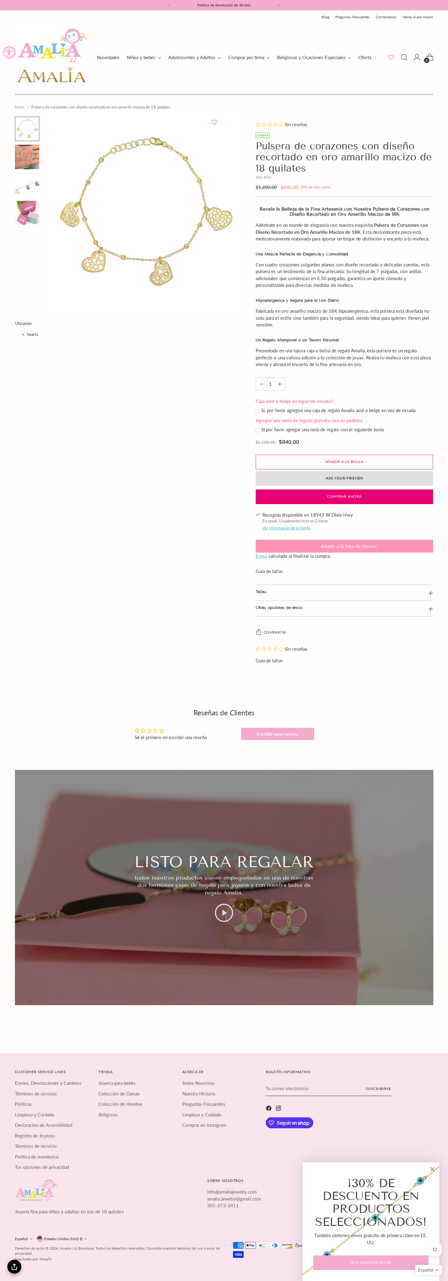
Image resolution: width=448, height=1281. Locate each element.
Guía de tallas (269, 571)
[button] (270, 124)
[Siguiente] (278, 5)
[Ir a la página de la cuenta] (417, 57)
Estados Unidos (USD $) (63, 1239)
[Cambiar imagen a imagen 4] (27, 213)
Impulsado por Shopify (33, 1259)
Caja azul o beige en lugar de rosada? (294, 401)
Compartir (275, 632)
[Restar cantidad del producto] (261, 384)
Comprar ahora (344, 496)
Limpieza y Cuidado (34, 1114)
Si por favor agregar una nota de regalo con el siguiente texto (322, 429)
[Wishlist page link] (391, 57)
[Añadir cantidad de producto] (279, 384)
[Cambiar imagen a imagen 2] (27, 157)
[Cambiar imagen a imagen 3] (27, 185)
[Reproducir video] (224, 913)
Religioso (108, 1114)
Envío (261, 556)
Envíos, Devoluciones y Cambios (48, 1083)
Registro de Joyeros (35, 1135)
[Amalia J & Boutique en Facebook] (269, 1109)
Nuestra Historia (198, 1093)
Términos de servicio (36, 1093)
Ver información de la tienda (286, 527)
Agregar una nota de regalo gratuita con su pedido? (309, 420)
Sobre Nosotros (198, 1083)
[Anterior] (169, 5)
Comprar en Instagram (204, 1125)
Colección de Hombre (120, 1104)
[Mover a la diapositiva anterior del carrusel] (414, 1030)
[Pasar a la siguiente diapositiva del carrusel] (428, 1029)
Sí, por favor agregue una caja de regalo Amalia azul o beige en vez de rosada (338, 410)
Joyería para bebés (117, 1083)
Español (21, 1239)
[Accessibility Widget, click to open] (9, 52)
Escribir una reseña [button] (277, 734)
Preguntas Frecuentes (204, 1104)
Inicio (19, 107)
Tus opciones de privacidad (42, 1167)
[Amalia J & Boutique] (51, 57)
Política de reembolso (37, 1156)
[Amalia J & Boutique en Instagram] (279, 1109)
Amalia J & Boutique (76, 1248)
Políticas (23, 1104)
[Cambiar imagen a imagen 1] (27, 129)
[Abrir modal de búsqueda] (404, 57)
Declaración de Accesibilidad (43, 1125)
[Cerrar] (432, 1169)
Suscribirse (379, 1089)
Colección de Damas (119, 1093)
